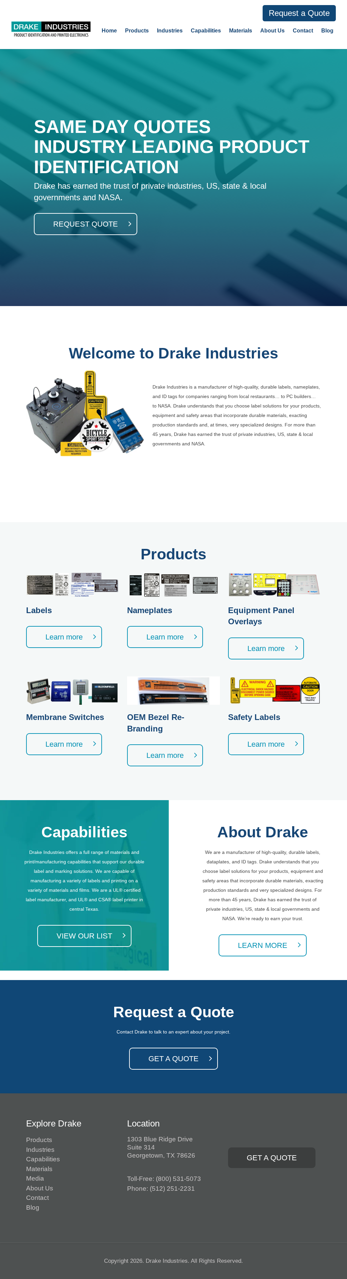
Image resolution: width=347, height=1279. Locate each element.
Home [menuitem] (109, 30)
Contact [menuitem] (303, 30)
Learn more (64, 637)
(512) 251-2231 (172, 1188)
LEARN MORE (262, 945)
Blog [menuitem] (327, 30)
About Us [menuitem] (272, 30)
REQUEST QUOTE (85, 224)
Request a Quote (299, 13)
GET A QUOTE (173, 1058)
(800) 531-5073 (178, 1178)
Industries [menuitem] (170, 30)
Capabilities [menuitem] (206, 30)
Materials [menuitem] (240, 30)
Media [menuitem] (35, 1178)
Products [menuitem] (137, 30)
